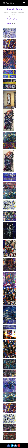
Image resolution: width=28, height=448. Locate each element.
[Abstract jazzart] (9, 334)
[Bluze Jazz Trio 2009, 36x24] (9, 419)
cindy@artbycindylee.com (14, 19)
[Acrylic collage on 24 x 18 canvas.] (9, 216)
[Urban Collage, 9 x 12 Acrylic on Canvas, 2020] (9, 248)
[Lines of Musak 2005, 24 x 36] (9, 84)
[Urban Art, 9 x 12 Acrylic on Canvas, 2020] (9, 296)
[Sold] (8, 119)
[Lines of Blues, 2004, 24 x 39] (9, 74)
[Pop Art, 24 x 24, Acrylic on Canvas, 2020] (9, 264)
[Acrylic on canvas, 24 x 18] (9, 185)
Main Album (7, 24)
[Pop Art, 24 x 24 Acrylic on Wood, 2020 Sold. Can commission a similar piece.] (9, 279)
